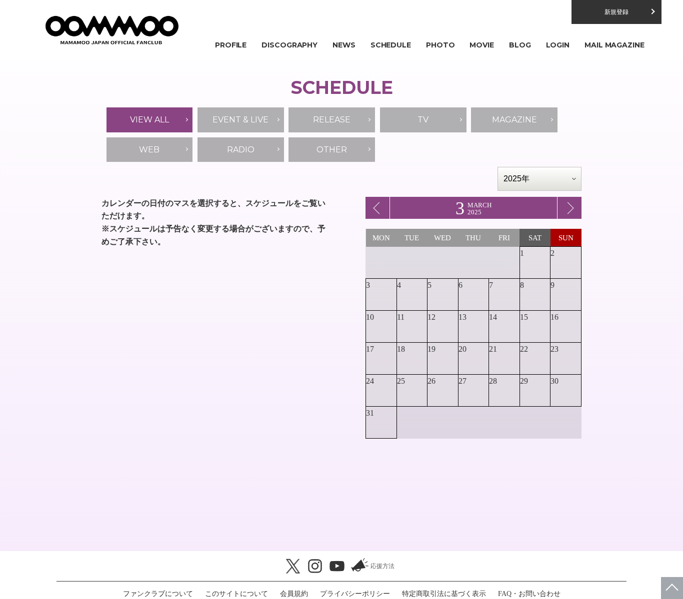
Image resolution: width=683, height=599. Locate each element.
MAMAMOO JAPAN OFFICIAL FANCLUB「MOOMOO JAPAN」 (112, 30)
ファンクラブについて (158, 594)
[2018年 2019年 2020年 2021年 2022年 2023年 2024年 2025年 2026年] (540, 179)
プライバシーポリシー (355, 594)
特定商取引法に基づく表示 (444, 594)
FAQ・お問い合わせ (529, 594)
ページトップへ (672, 588)
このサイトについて (236, 594)
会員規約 (294, 594)
